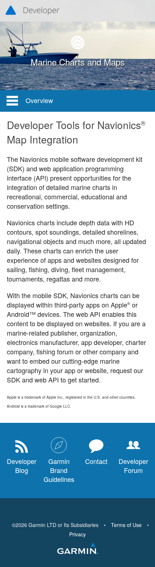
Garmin (77, 549)
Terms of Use (126, 524)
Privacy (77, 534)
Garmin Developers (32, 10)
